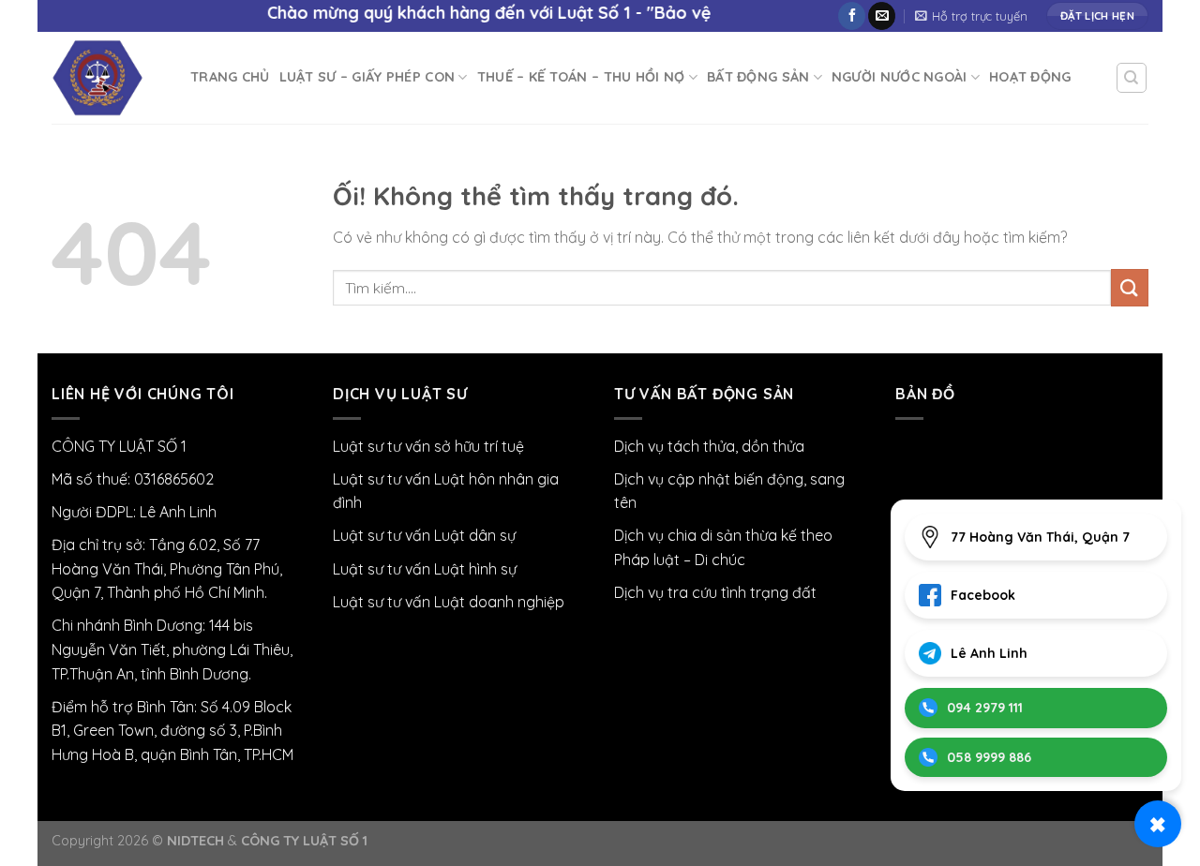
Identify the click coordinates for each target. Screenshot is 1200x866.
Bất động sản (758, 76)
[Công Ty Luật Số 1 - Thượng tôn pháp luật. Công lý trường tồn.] (107, 78)
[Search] (1132, 78)
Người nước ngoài (900, 76)
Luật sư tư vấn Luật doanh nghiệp (448, 601)
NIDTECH (195, 840)
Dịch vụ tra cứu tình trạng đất (715, 592)
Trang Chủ (230, 76)
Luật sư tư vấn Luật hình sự (425, 569)
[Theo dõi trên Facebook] (851, 16)
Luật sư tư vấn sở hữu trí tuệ (428, 446)
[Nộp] (1129, 287)
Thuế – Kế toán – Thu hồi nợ (581, 76)
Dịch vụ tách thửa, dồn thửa (709, 446)
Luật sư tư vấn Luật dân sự (424, 535)
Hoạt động (1030, 76)
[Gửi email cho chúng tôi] (881, 16)
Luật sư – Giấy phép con (367, 76)
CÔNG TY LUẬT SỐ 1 (304, 840)
